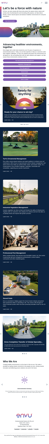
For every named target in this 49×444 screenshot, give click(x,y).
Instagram (24, 429)
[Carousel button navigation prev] (1, 104)
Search (42, 3)
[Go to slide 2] (22, 124)
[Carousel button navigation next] (48, 104)
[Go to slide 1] (21, 124)
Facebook (17, 429)
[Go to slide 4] (26, 124)
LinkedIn (30, 429)
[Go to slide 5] (27, 124)
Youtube (36, 429)
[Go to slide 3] (24, 124)
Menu (46, 2)
